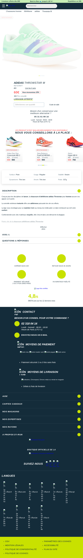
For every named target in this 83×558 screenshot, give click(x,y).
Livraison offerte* (23, 99)
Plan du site (50, 549)
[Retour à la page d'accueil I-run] (11, 6)
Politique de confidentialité (21, 549)
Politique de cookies (16, 553)
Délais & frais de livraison (34, 386)
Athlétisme (28, 11)
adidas (37, 11)
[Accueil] (2, 11)
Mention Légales (14, 545)
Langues (8, 475)
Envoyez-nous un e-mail (34, 335)
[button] (22, 260)
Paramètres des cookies (57, 541)
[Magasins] (71, 6)
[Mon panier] (79, 6)
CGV (7, 541)
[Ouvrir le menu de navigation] (3, 6)
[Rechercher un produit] (54, 6)
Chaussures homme (14, 11)
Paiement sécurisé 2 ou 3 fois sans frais (38, 362)
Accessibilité (51, 545)
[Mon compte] (75, 6)
